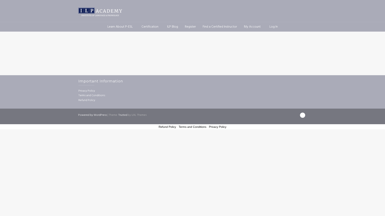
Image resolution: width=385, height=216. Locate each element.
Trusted (122, 115)
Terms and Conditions (91, 95)
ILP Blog (172, 26)
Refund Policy (86, 100)
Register (190, 26)
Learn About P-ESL (120, 26)
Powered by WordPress (92, 115)
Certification (150, 26)
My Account (252, 26)
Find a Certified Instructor (220, 26)
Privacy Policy (86, 91)
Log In (274, 26)
